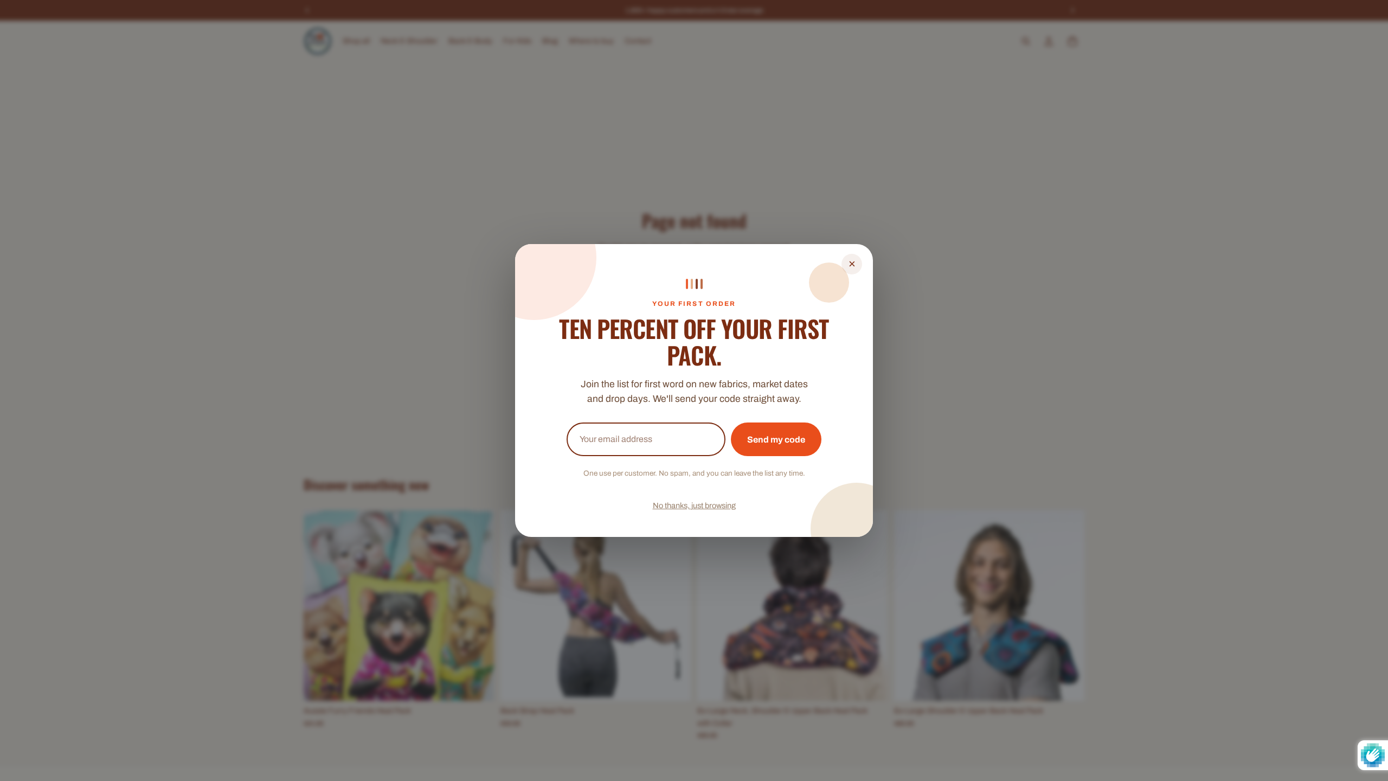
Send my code (776, 439)
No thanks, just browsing (694, 505)
